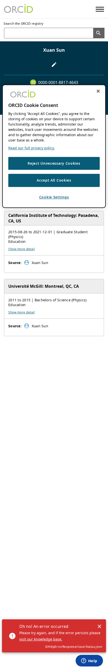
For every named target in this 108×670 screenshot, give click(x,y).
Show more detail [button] (21, 249)
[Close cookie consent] (98, 91)
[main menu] (100, 9)
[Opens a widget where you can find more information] (89, 661)
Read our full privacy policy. (31, 147)
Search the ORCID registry (23, 23)
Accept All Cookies (54, 180)
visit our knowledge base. (40, 639)
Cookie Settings (54, 197)
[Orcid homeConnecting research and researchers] (18, 9)
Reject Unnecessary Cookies (54, 163)
